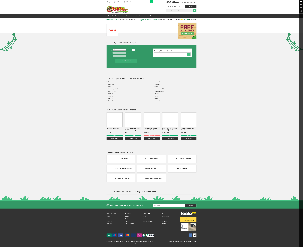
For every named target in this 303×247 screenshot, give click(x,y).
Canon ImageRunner (159, 91)
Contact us (109, 221)
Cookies (127, 219)
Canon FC (110, 86)
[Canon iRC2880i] (172, 168)
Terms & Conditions (129, 223)
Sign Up (191, 205)
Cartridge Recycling (148, 221)
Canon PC (110, 100)
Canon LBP (111, 96)
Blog (144, 216)
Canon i (156, 86)
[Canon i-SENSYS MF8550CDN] (110, 168)
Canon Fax (157, 84)
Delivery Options (147, 219)
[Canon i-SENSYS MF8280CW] (172, 158)
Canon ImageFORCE (159, 89)
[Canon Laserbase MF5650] (110, 178)
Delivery (109, 219)
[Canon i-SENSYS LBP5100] (110, 158)
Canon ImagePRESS (113, 91)
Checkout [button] (191, 6)
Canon (122, 22)
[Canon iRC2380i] (141, 168)
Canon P (156, 98)
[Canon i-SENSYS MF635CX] (141, 178)
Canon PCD (157, 100)
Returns (108, 216)
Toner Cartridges (116, 15)
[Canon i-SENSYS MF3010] (141, 158)
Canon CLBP (157, 81)
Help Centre (110, 223)
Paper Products (140, 15)
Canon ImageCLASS (113, 89)
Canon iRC (156, 93)
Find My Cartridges (126, 60)
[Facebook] (190, 235)
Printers (152, 15)
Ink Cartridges (128, 15)
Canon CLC (111, 84)
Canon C (110, 81)
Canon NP (110, 98)
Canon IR (110, 93)
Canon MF (156, 96)
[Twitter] (194, 235)
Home (108, 22)
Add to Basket (114, 138)
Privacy (127, 221)
